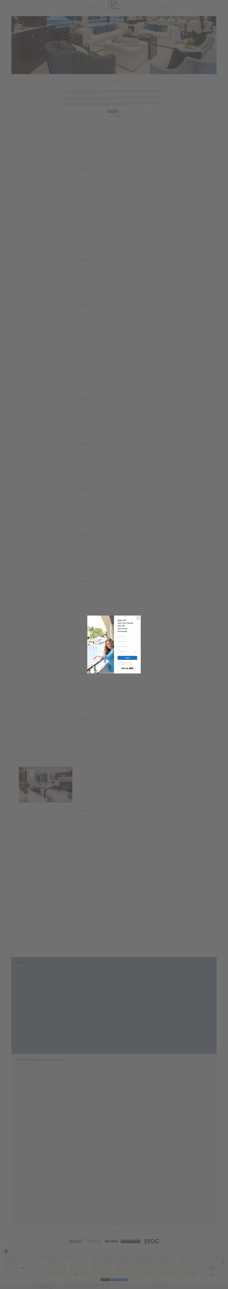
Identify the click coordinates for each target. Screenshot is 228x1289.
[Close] (138, 618)
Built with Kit (127, 668)
